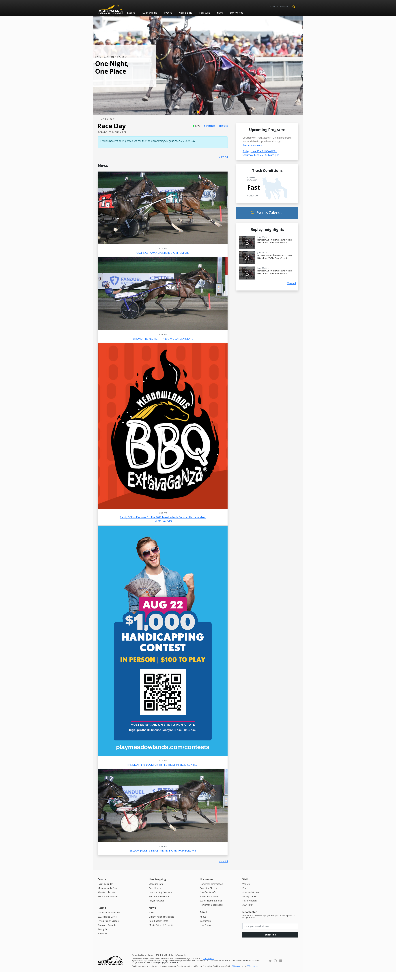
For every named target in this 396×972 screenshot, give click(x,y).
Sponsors (102, 933)
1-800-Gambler (236, 966)
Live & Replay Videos (108, 920)
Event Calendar (105, 883)
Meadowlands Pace (107, 888)
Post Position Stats (158, 920)
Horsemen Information (211, 883)
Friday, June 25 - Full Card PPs (260, 151)
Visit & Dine (185, 13)
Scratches (209, 125)
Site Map (165, 955)
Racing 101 (103, 929)
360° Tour (247, 904)
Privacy (150, 955)
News (220, 13)
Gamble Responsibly (178, 955)
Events (168, 13)
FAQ (157, 955)
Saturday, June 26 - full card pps (261, 155)
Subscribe (270, 934)
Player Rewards (156, 900)
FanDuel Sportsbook (159, 896)
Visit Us (246, 883)
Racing (131, 13)
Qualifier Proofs (208, 892)
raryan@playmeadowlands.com (167, 962)
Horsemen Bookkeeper (211, 904)
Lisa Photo (205, 925)
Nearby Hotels (249, 900)
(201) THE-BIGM (208, 959)
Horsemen (204, 13)
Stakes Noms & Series (211, 900)
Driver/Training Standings (161, 916)
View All (223, 156)
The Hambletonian (107, 892)
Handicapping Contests (160, 892)
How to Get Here (250, 892)
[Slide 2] (198, 112)
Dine (244, 888)
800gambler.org (252, 966)
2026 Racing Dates (107, 916)
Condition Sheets (208, 888)
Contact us (236, 13)
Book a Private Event (108, 896)
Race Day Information (109, 912)
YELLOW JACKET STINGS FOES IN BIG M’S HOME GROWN (163, 850)
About (203, 916)
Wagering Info (156, 883)
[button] (293, 6)
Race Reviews (156, 888)
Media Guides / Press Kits (161, 925)
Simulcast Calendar (107, 925)
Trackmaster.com (252, 145)
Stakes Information (209, 896)
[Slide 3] (201, 112)
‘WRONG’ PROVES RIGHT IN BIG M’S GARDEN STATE (163, 338)
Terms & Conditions (139, 955)
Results (223, 125)
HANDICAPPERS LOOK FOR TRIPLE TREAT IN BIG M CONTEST (163, 764)
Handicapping (149, 13)
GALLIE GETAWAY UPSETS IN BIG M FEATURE (162, 252)
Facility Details (249, 896)
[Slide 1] (195, 112)
